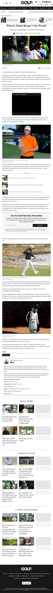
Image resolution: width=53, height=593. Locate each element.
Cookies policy (25, 576)
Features (42, 8)
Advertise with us (40, 576)
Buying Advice (12, 8)
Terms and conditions (35, 573)
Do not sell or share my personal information (26, 578)
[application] (26, 104)
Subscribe (46, 4)
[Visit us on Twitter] (46, 2)
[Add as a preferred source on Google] (26, 583)
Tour (30, 8)
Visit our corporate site (42, 588)
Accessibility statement (14, 576)
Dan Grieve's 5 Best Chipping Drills (16, 11)
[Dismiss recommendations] (51, 16)
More (48, 8)
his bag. (28, 341)
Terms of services (20, 229)
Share (5, 68)
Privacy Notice (42, 229)
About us (5, 573)
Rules (36, 8)
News (5, 8)
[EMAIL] (14, 362)
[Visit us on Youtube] (48, 2)
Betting (25, 8)
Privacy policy (46, 573)
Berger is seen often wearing (19, 296)
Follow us (41, 68)
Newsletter (48, 68)
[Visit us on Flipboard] (50, 2)
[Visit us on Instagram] (44, 2)
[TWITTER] (11, 362)
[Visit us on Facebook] (43, 2)
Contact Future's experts (15, 573)
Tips (19, 8)
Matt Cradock (20, 33)
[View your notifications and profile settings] (10, 3)
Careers (32, 576)
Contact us (26, 573)
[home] (1, 8)
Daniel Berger (6, 355)
